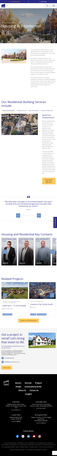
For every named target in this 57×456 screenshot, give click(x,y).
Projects (38, 383)
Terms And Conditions (46, 447)
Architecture (5, 301)
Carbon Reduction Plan (17, 450)
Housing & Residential (7, 314)
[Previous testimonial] (18, 215)
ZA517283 (5, 445)
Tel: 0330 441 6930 (15, 1)
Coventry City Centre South (41, 304)
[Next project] (52, 295)
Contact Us (34, 390)
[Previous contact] (5, 251)
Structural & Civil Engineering (9, 302)
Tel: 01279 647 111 (16, 410)
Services (28, 383)
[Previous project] (5, 295)
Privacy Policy (24, 447)
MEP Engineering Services (14, 301)
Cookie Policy (33, 447)
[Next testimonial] (39, 215)
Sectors (18, 383)
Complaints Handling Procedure (36, 450)
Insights (28, 394)
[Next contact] (52, 251)
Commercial (33, 314)
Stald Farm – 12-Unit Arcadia (14, 305)
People (18, 386)
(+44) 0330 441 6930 (9, 358)
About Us (22, 390)
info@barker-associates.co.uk (12, 362)
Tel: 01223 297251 (41, 408)
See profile (5, 262)
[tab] (8, 111)
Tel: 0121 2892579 (41, 423)
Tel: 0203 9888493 (16, 421)
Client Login (44, 1)
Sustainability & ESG (33, 386)
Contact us (55, 222)
